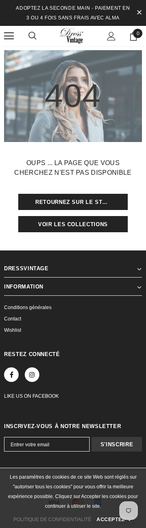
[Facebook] (11, 374)
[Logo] (73, 36)
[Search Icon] (32, 36)
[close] (139, 13)
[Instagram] (32, 374)
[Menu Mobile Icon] (9, 36)
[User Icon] (111, 36)
